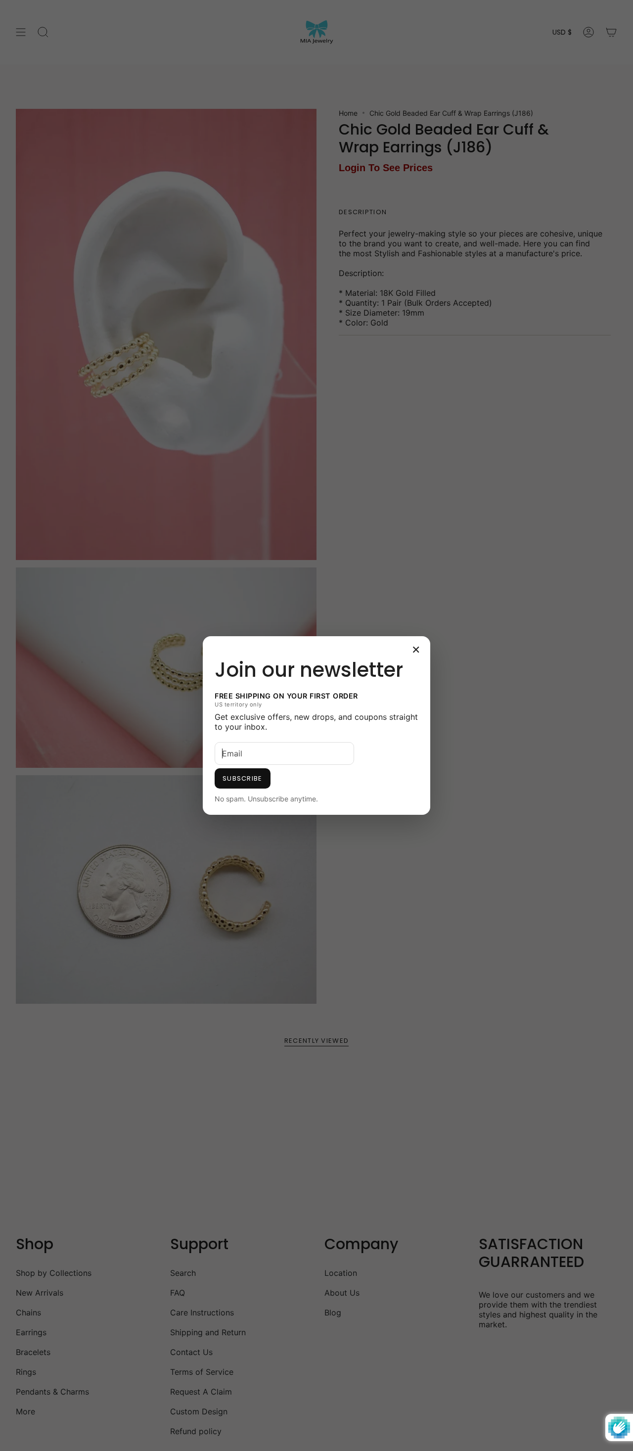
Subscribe (243, 778)
